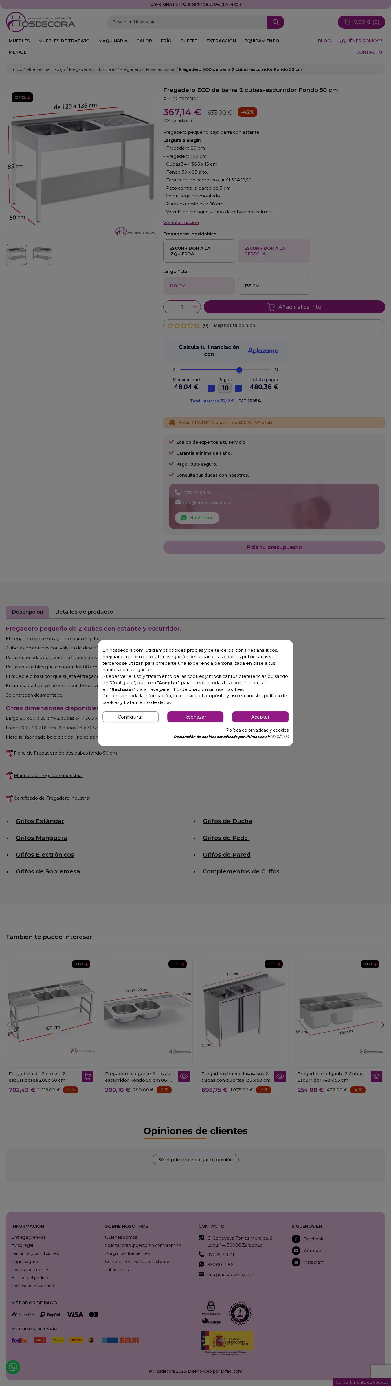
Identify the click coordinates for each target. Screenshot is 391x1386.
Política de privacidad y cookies (257, 730)
